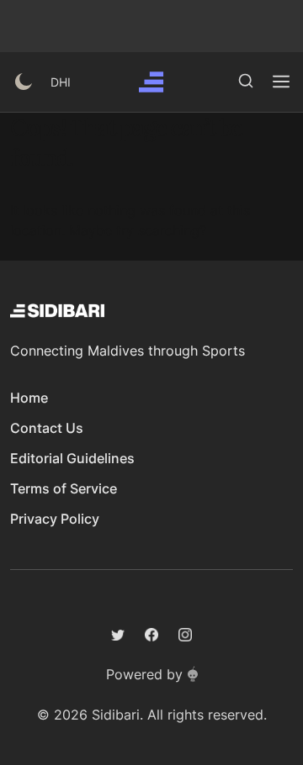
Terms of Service (63, 488)
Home (29, 397)
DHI (60, 82)
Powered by (144, 674)
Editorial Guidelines (72, 458)
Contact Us (46, 427)
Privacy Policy (54, 518)
